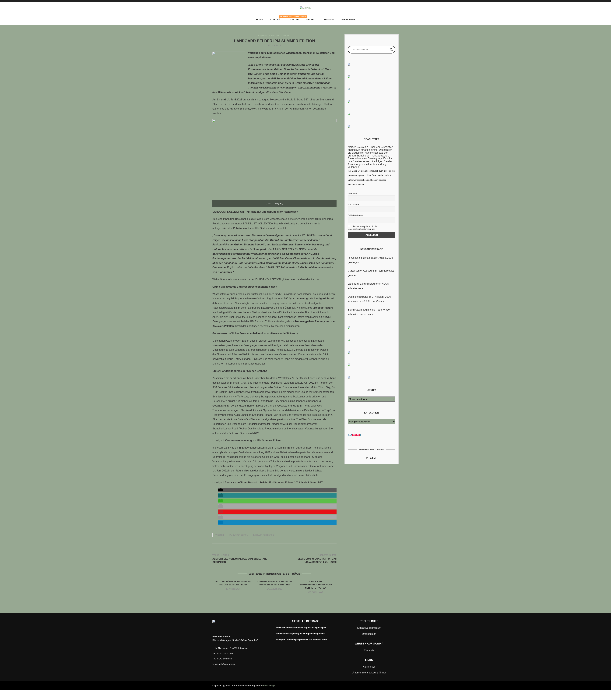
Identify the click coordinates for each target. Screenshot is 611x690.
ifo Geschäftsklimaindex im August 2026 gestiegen (301, 627)
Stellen (276, 18)
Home (259, 19)
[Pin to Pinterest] (274, 547)
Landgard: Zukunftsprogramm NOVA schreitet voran (316, 584)
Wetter (294, 19)
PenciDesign (268, 685)
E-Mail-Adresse (355, 215)
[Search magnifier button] (391, 49)
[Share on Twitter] (271, 547)
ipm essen (219, 535)
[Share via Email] (281, 547)
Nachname (353, 204)
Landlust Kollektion (263, 535)
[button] (220, 490)
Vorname (352, 193)
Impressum (348, 19)
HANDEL (275, 35)
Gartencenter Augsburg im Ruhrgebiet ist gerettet (300, 633)
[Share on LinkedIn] (278, 547)
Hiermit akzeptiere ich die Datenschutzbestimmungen (362, 227)
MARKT (287, 35)
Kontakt (329, 19)
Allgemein (262, 35)
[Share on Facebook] (268, 547)
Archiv (310, 19)
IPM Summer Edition (238, 535)
